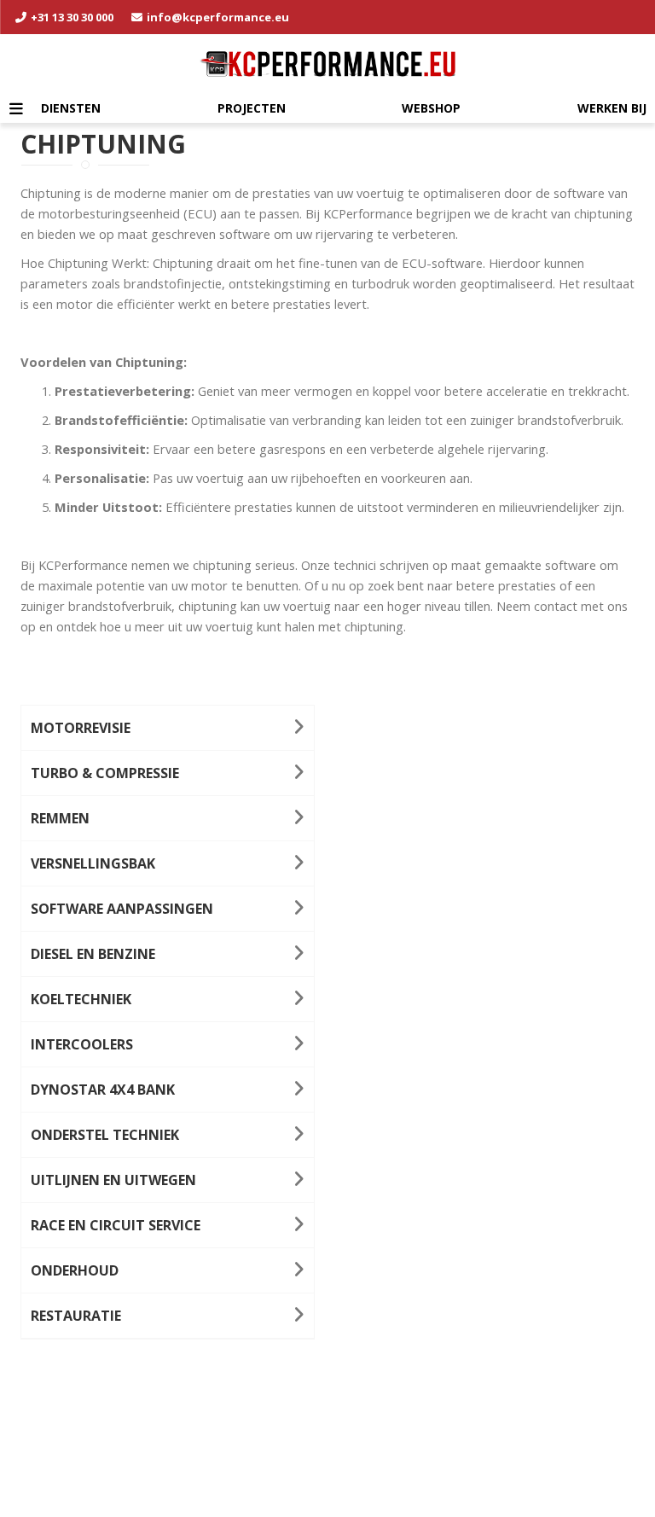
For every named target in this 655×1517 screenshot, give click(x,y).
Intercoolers (82, 1044)
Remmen (60, 818)
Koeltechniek (81, 999)
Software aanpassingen (122, 908)
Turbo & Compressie (105, 773)
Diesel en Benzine (93, 953)
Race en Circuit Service (115, 1225)
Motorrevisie (80, 727)
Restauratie (76, 1315)
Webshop (431, 108)
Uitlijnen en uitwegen (113, 1180)
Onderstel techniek (105, 1134)
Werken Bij (611, 108)
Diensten (71, 108)
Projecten (251, 108)
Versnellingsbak (93, 863)
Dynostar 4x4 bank (103, 1089)
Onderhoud (75, 1270)
